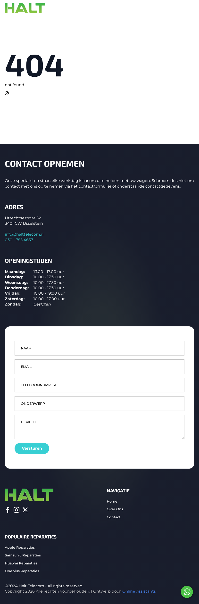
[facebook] (8, 510)
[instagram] (16, 510)
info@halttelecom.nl (24, 234)
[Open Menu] (190, 8)
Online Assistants (139, 591)
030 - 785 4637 (19, 240)
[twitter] (25, 510)
